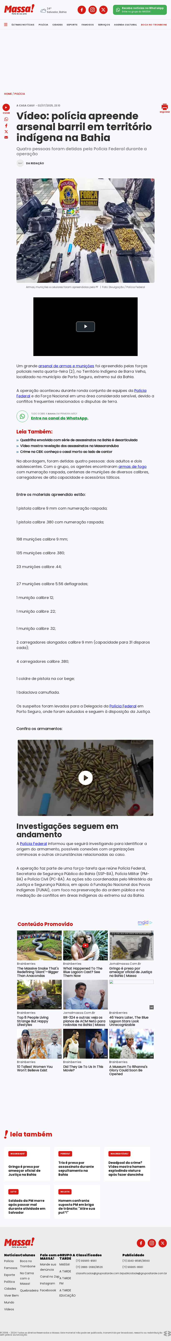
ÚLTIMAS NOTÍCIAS (22, 24)
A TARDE (65, 1271)
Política (9, 1282)
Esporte (9, 1275)
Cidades (10, 1289)
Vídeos (9, 1309)
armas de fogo (132, 466)
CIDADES (57, 24)
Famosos (10, 1268)
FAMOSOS (88, 24)
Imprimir (165, 111)
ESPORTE (72, 24)
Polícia (19, 94)
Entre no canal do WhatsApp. (59, 418)
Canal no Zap (49, 1276)
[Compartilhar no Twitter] (6, 132)
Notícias (12, 1255)
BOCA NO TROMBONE (154, 24)
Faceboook (48, 1290)
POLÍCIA (43, 24)
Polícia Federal (122, 706)
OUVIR (6, 112)
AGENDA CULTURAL (125, 24)
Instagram (47, 1283)
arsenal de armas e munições (66, 366)
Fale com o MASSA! (49, 1257)
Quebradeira (29, 1290)
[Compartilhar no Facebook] (6, 126)
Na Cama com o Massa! (27, 1278)
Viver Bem (11, 1295)
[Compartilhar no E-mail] (6, 137)
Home (9, 94)
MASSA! (64, 1264)
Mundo (9, 1302)
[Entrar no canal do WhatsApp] (22, 416)
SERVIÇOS (104, 24)
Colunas (27, 1255)
